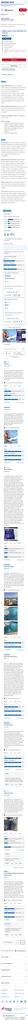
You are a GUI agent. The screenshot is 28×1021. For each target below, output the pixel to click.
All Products (4, 24)
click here (21, 1019)
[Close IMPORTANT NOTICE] (26, 2)
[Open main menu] (2, 10)
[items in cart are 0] (23, 14)
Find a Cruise (14, 66)
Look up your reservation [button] (8, 70)
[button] (20, 14)
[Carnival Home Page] (8, 10)
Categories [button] (3, 14)
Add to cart (14, 60)
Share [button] (5, 74)
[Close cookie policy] (26, 1015)
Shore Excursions (12, 24)
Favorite (11, 74)
